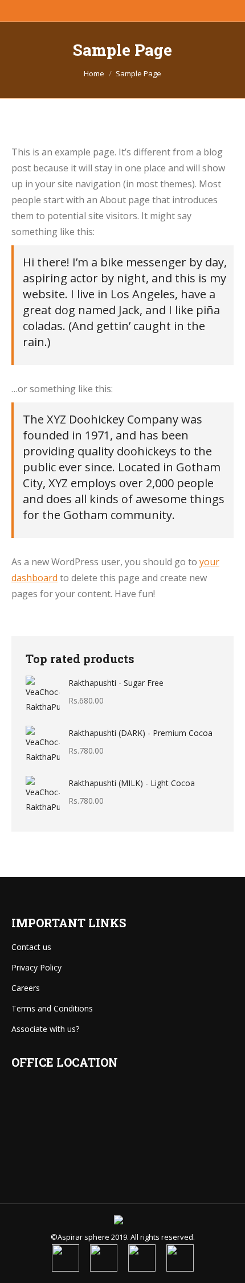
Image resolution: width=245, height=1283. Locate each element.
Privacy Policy (36, 967)
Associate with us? (45, 1028)
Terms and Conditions (52, 1008)
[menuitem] (65, 1258)
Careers (25, 987)
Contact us (31, 946)
